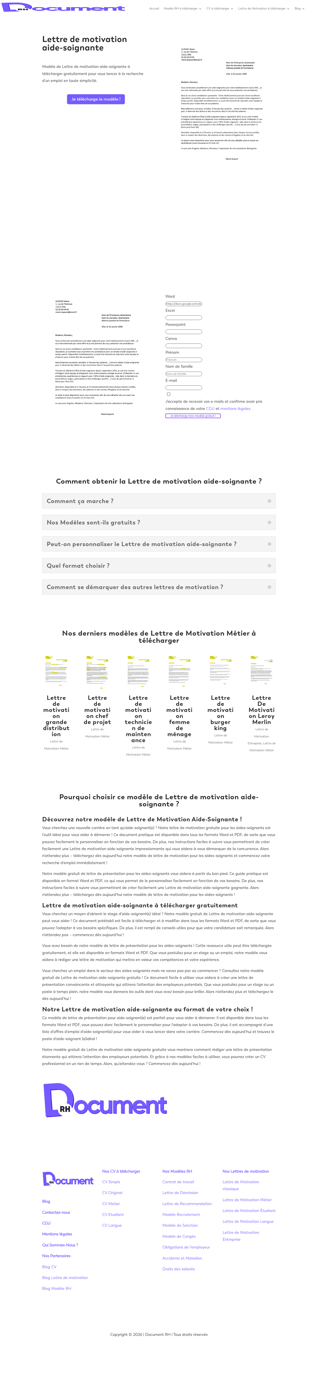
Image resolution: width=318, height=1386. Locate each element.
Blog (298, 8)
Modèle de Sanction (180, 1225)
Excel (170, 310)
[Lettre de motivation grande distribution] (56, 672)
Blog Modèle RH (56, 1288)
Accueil (154, 8)
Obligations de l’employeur (186, 1247)
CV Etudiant (113, 1214)
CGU (210, 408)
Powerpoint (175, 324)
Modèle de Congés (179, 1236)
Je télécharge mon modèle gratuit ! (193, 415)
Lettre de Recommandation (187, 1203)
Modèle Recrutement (181, 1214)
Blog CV (49, 1267)
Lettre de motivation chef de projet (97, 710)
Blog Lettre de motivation (65, 1277)
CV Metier (111, 1203)
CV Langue (112, 1225)
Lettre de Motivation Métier (247, 1199)
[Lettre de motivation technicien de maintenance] (138, 672)
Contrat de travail (178, 1182)
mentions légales (235, 408)
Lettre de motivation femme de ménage (179, 716)
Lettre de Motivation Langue (248, 1221)
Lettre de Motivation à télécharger (262, 8)
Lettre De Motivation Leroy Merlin (262, 710)
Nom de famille (179, 366)
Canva (171, 338)
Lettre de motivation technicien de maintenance (138, 719)
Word (170, 296)
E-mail (171, 380)
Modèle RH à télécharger (181, 8)
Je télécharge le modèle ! (95, 99)
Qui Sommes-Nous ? (60, 1245)
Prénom (172, 352)
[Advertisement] (159, 236)
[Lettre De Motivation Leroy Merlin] (261, 672)
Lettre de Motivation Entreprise (258, 736)
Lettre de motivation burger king (220, 713)
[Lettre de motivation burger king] (221, 672)
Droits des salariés (178, 1269)
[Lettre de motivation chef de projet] (97, 672)
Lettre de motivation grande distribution (56, 716)
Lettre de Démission (180, 1192)
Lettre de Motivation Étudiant (249, 1210)
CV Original (112, 1192)
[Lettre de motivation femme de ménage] (179, 672)
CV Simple (111, 1182)
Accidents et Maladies (182, 1258)
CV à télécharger (218, 8)
